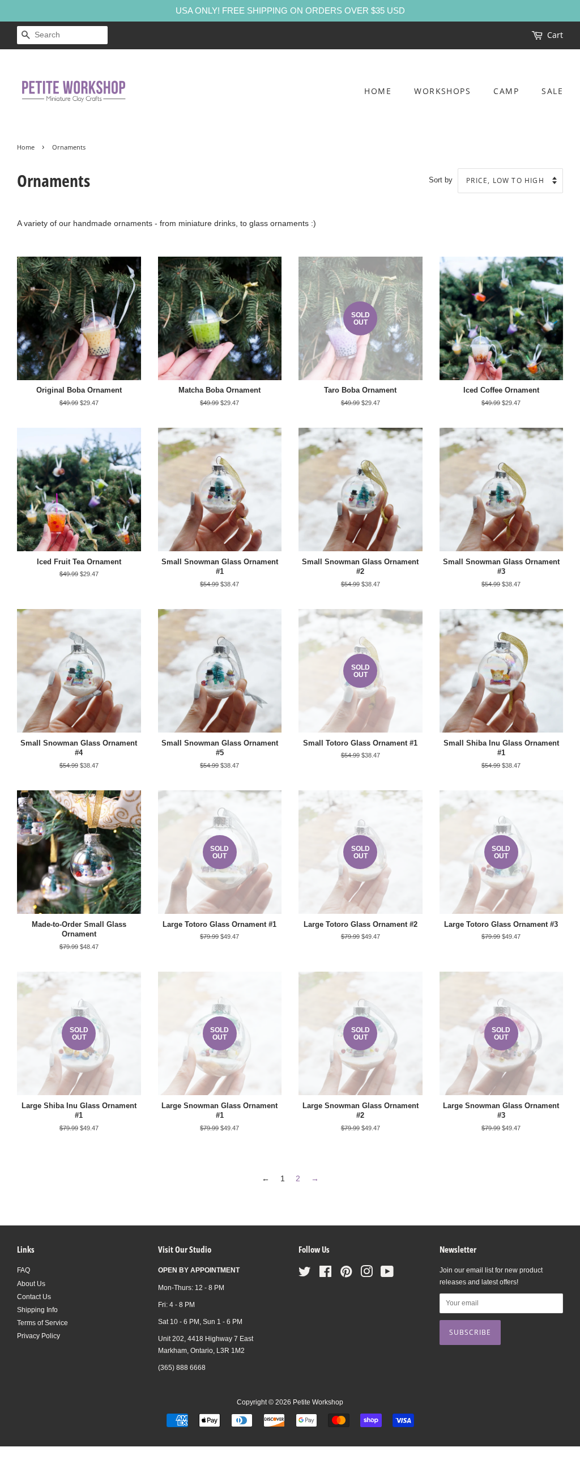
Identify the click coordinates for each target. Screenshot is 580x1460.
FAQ (23, 1270)
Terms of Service (42, 1323)
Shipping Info (37, 1310)
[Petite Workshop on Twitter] (304, 1274)
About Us (31, 1284)
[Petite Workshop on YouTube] (387, 1274)
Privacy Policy (38, 1336)
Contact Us (34, 1297)
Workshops (442, 91)
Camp (506, 91)
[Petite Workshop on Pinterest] (346, 1274)
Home (377, 91)
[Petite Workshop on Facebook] (325, 1274)
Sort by (441, 180)
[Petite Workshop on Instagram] (366, 1274)
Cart (555, 34)
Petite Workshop (318, 1402)
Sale (552, 91)
